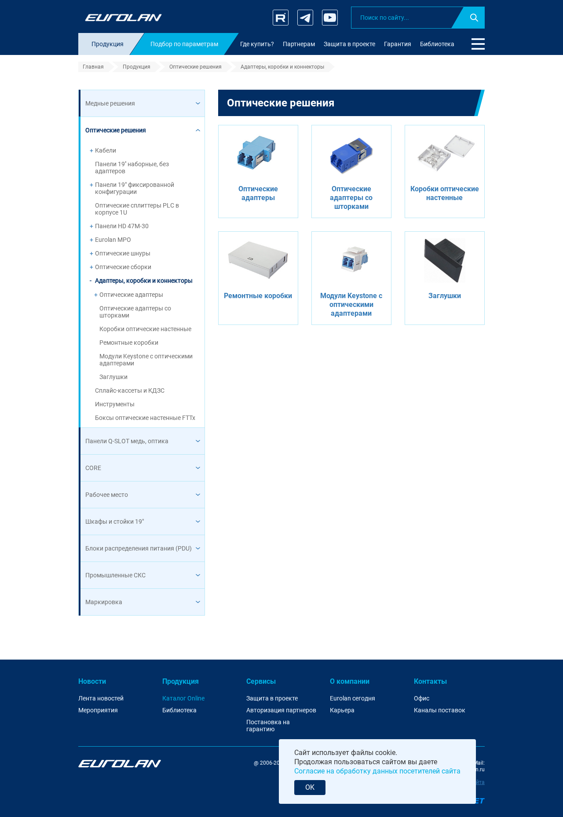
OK (309, 787)
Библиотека (179, 710)
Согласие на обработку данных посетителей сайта (377, 771)
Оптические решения (280, 103)
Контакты (430, 681)
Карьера (342, 710)
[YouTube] (330, 18)
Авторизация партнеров (281, 710)
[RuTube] (281, 18)
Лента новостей (101, 698)
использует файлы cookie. (354, 752)
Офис (421, 698)
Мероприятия (98, 710)
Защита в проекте (272, 698)
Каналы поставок (439, 710)
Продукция (180, 681)
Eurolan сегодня (352, 698)
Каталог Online (183, 698)
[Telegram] (305, 18)
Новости (92, 681)
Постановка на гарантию (268, 726)
